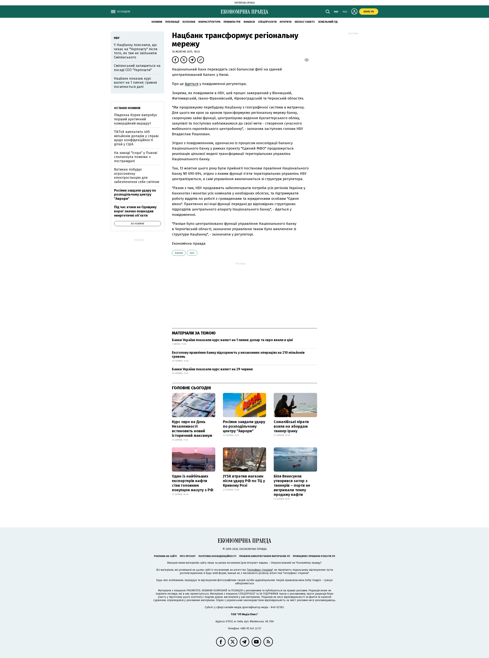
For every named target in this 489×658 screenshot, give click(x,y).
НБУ (192, 253)
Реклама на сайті (165, 556)
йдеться (191, 84)
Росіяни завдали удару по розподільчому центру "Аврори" (244, 426)
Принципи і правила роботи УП (314, 556)
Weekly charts (305, 21)
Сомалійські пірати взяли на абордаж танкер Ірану (291, 426)
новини (156, 21)
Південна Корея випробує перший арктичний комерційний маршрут (135, 119)
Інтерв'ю (286, 21)
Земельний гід (328, 21)
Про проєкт (188, 556)
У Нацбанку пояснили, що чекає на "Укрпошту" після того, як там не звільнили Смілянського (135, 51)
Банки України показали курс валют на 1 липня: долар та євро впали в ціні (232, 340)
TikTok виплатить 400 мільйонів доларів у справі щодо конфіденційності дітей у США (136, 138)
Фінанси (249, 21)
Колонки (188, 21)
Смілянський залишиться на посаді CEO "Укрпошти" (137, 68)
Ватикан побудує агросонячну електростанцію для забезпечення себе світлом (136, 175)
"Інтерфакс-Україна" (260, 569)
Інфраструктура (209, 21)
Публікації (172, 21)
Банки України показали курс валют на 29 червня (212, 369)
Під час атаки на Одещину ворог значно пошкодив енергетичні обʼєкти (135, 211)
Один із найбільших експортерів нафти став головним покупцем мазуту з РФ (192, 483)
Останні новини (127, 108)
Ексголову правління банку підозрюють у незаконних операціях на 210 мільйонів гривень (238, 354)
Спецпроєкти (267, 21)
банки (179, 253)
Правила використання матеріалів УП (264, 556)
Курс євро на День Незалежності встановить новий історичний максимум (192, 428)
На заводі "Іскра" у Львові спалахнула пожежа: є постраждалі (135, 157)
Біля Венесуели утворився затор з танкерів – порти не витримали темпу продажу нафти (292, 485)
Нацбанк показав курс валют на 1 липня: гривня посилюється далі (135, 82)
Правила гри (231, 21)
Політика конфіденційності (217, 556)
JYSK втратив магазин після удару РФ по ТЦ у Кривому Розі (244, 481)
